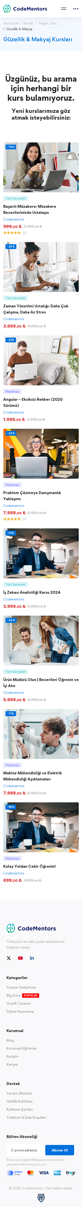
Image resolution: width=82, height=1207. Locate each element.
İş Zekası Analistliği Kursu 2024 (31, 592)
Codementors (13, 219)
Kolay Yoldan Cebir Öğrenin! (29, 866)
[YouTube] (20, 958)
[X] (9, 958)
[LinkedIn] (32, 958)
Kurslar (28, 23)
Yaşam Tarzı (47, 23)
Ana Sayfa (11, 23)
